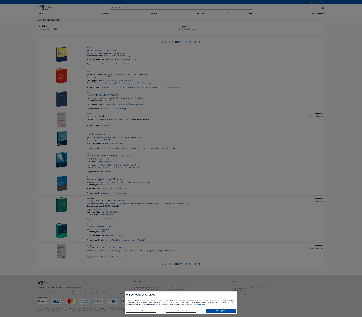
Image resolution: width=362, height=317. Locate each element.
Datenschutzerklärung (199, 304)
